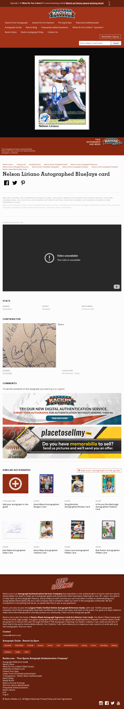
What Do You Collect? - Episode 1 (88, 27)
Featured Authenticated (87, 22)
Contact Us (53, 32)
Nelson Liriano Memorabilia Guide (15, 169)
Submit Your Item (11, 671)
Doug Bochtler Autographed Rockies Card (77, 505)
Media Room (8, 680)
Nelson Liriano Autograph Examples (75, 167)
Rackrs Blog (31, 27)
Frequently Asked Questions (54, 27)
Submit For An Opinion (43, 22)
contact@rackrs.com (12, 635)
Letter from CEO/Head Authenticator (19, 674)
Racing (84, 645)
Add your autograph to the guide (100, 470)
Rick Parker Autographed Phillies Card (107, 551)
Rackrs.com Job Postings (14, 683)
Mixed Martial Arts (71, 645)
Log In (5, 694)
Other (27, 652)
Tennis (49, 645)
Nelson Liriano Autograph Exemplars (105, 167)
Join (4, 692)
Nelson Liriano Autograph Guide (55, 164)
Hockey (40, 645)
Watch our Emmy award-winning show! (85, 3)
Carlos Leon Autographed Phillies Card (77, 551)
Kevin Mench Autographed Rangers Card (46, 505)
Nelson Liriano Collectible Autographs (45, 167)
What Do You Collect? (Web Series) (18, 666)
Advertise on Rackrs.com (13, 222)
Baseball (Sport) (35, 164)
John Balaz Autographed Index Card (14, 551)
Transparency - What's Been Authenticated (22, 676)
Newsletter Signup (110, 36)
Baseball (8, 645)
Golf (58, 645)
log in (51, 389)
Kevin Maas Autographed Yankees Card (45, 551)
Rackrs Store (11, 32)
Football (30, 645)
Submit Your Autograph (16, 22)
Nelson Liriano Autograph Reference (84, 164)
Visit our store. (25, 626)
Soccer (93, 645)
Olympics (8, 652)
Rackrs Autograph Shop (32, 32)
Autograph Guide (13, 27)
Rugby (18, 652)
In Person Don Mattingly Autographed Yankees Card (107, 506)
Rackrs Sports (9, 690)
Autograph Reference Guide (15, 662)
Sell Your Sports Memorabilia (16, 685)
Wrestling (103, 645)
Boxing (114, 645)
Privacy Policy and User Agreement (56, 699)
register (61, 389)
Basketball (19, 645)
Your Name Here (9, 501)
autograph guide (82, 612)
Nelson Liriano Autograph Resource (15, 167)
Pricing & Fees (65, 22)
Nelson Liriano (8, 164)
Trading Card (21, 164)
